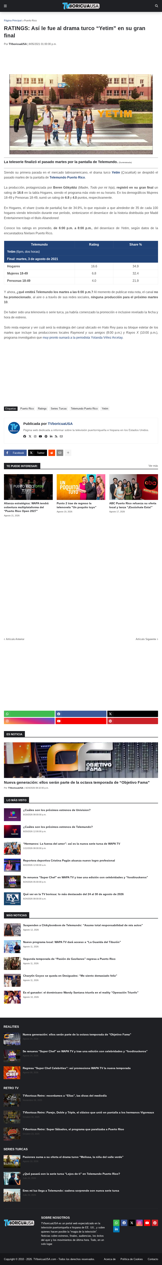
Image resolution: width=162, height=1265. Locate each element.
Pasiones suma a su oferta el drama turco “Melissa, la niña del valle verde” (73, 1157)
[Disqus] (81, 575)
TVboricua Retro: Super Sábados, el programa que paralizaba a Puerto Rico (73, 1129)
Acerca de (110, 1259)
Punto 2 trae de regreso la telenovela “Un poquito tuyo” (76, 505)
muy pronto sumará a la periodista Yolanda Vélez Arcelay (82, 337)
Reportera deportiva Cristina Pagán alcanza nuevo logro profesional (69, 860)
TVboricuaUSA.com (44, 1259)
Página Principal (13, 20)
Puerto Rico (30, 20)
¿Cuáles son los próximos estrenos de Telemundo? (58, 826)
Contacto (153, 1259)
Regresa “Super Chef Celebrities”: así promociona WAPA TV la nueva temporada (77, 1068)
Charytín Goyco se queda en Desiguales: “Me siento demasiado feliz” (70, 975)
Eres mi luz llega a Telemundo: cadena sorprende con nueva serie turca (71, 1190)
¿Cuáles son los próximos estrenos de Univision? (57, 810)
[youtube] (40, 437)
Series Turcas (59, 408)
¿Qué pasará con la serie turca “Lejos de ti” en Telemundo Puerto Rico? (71, 1173)
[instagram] (35, 437)
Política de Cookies (132, 1259)
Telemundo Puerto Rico (67, 177)
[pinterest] (46, 437)
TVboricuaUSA (60, 424)
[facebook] (24, 437)
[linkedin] (51, 437)
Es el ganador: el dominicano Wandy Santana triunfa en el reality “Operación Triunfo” (80, 992)
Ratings (42, 408)
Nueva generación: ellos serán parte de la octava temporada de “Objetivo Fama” (77, 782)
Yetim (116, 172)
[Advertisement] (76, 60)
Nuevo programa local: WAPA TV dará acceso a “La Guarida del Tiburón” (72, 942)
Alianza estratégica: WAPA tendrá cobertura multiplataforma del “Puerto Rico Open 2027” (26, 507)
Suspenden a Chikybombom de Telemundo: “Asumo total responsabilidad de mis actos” (83, 925)
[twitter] (30, 437)
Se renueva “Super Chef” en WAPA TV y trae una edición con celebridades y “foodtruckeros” (85, 877)
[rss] (56, 437)
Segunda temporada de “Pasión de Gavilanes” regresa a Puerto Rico (69, 958)
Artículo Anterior (15, 639)
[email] (61, 437)
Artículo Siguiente (146, 639)
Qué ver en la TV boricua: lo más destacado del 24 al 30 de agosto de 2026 (73, 894)
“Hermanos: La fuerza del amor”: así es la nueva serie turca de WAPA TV (71, 843)
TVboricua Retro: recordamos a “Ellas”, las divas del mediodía (65, 1095)
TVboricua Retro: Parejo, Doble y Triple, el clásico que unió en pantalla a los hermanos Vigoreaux (88, 1112)
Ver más (153, 465)
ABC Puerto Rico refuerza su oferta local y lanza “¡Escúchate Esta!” (132, 505)
